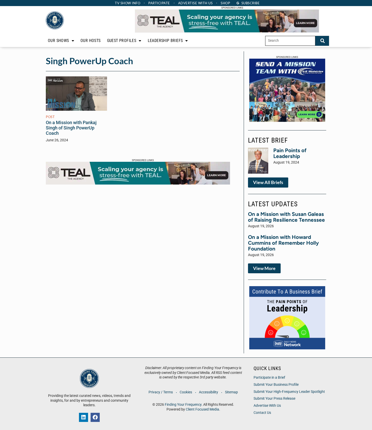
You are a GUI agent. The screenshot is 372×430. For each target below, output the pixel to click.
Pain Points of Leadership (289, 153)
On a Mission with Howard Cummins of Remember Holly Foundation (283, 243)
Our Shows (58, 40)
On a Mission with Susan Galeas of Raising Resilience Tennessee (286, 217)
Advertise (195, 3)
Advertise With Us (267, 405)
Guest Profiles (121, 40)
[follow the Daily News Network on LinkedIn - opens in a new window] (83, 417)
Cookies (186, 392)
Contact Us (262, 413)
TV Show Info (127, 3)
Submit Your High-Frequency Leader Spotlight (289, 392)
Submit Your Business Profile (276, 384)
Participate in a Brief (269, 377)
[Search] (322, 41)
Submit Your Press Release (274, 398)
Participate (159, 3)
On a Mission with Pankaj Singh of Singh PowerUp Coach (71, 128)
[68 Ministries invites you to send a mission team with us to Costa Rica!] (287, 120)
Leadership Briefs (165, 40)
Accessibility (208, 392)
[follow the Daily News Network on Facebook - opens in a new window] (95, 417)
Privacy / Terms (161, 392)
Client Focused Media (202, 409)
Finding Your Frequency (183, 404)
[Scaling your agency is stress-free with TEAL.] (227, 31)
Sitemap (231, 392)
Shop (225, 3)
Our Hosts (90, 40)
